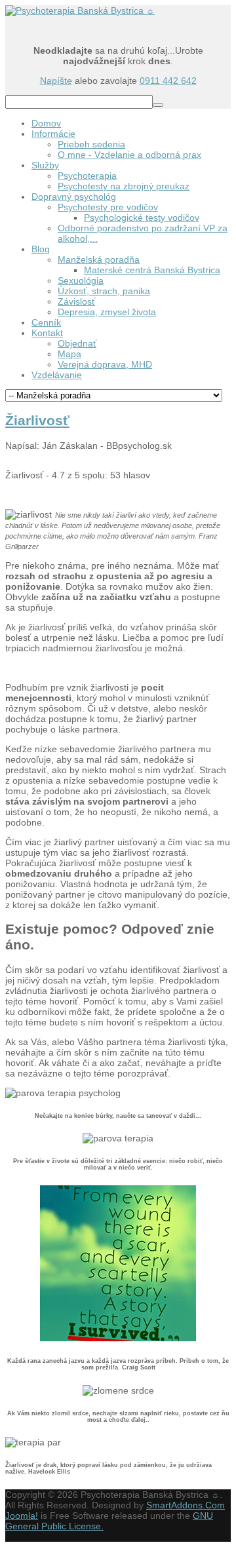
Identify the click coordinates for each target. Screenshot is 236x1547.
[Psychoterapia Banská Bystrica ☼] (80, 10)
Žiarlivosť (37, 420)
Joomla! (21, 1515)
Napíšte (56, 80)
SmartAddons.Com (185, 1505)
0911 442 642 (168, 80)
